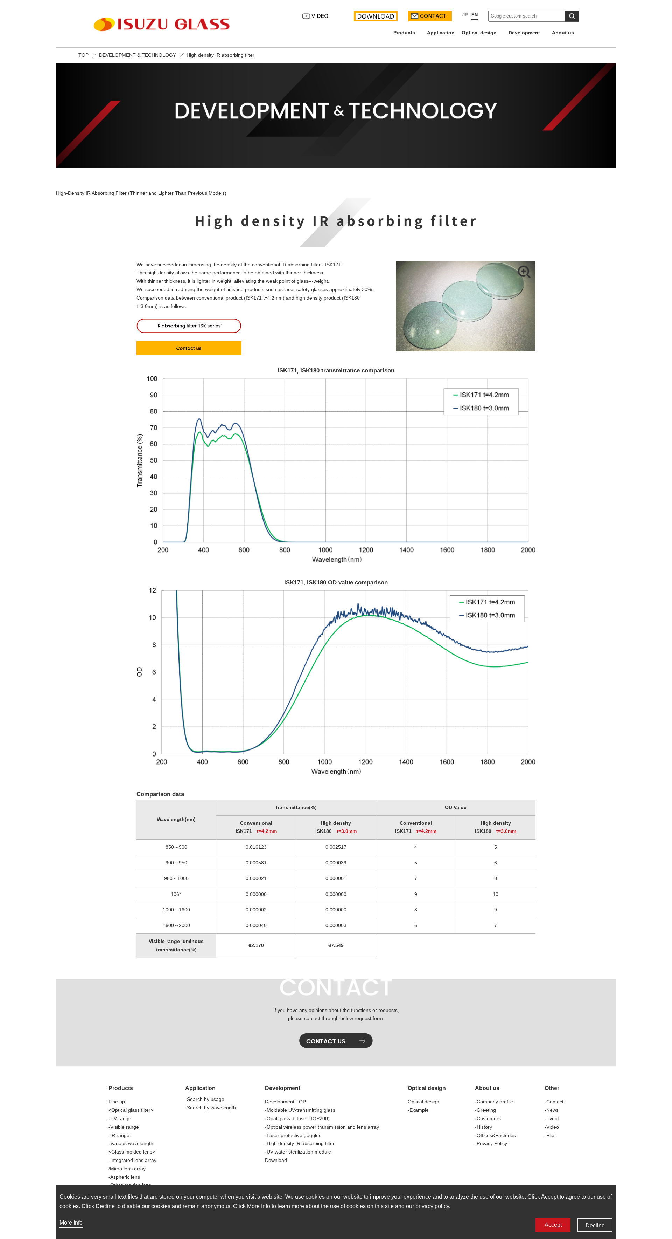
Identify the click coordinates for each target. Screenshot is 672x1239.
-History (483, 1127)
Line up (116, 1101)
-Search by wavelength (210, 1107)
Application (441, 32)
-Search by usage (204, 1099)
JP (465, 15)
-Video (552, 1127)
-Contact (554, 1101)
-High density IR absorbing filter (300, 1143)
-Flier (550, 1135)
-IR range (119, 1135)
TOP (83, 55)
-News (552, 1110)
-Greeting (485, 1110)
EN (474, 15)
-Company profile (494, 1101)
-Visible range (123, 1127)
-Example (418, 1110)
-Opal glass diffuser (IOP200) (297, 1118)
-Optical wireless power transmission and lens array (322, 1127)
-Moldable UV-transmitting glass (300, 1110)
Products (406, 32)
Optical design (482, 32)
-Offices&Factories (495, 1135)
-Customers (488, 1118)
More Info (71, 1223)
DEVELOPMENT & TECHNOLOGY (137, 55)
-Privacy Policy (491, 1143)
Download (276, 1160)
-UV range (119, 1118)
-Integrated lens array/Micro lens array (132, 1164)
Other (552, 1088)
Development (527, 32)
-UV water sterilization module (298, 1152)
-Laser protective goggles (293, 1135)
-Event (552, 1118)
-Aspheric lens (124, 1177)
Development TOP (285, 1101)
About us (565, 32)
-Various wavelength (130, 1143)
